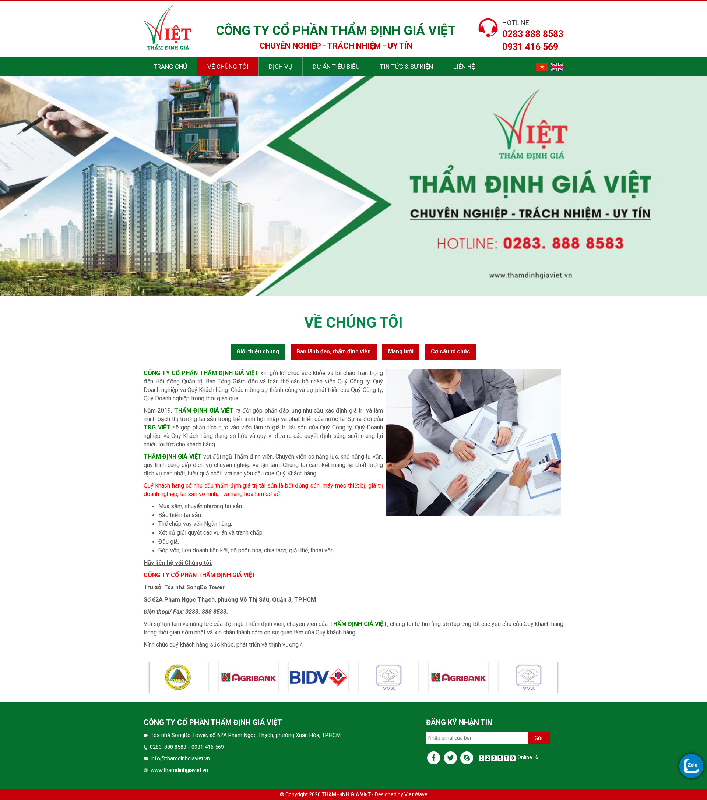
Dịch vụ (280, 66)
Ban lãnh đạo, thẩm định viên (333, 351)
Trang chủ (170, 66)
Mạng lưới (401, 351)
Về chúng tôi (228, 66)
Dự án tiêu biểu (336, 66)
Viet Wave (416, 794)
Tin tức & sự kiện (406, 66)
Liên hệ (464, 66)
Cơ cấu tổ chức (450, 351)
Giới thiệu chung (257, 351)
